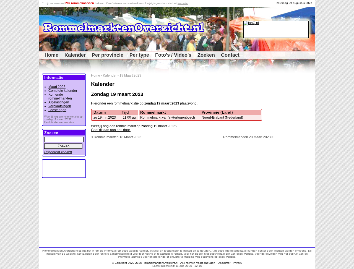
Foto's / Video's (173, 55)
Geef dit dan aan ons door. (111, 130)
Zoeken (206, 55)
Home (51, 55)
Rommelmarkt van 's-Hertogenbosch (167, 117)
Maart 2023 (57, 87)
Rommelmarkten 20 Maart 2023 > (248, 137)
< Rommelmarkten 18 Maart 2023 (116, 137)
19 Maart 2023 (130, 75)
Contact (230, 55)
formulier (183, 3)
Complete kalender (62, 91)
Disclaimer (224, 262)
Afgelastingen (58, 102)
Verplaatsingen (59, 106)
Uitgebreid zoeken (58, 152)
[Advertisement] (296, 156)
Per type (139, 55)
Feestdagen (57, 110)
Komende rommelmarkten (60, 96)
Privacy (237, 262)
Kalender (75, 55)
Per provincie (107, 55)
